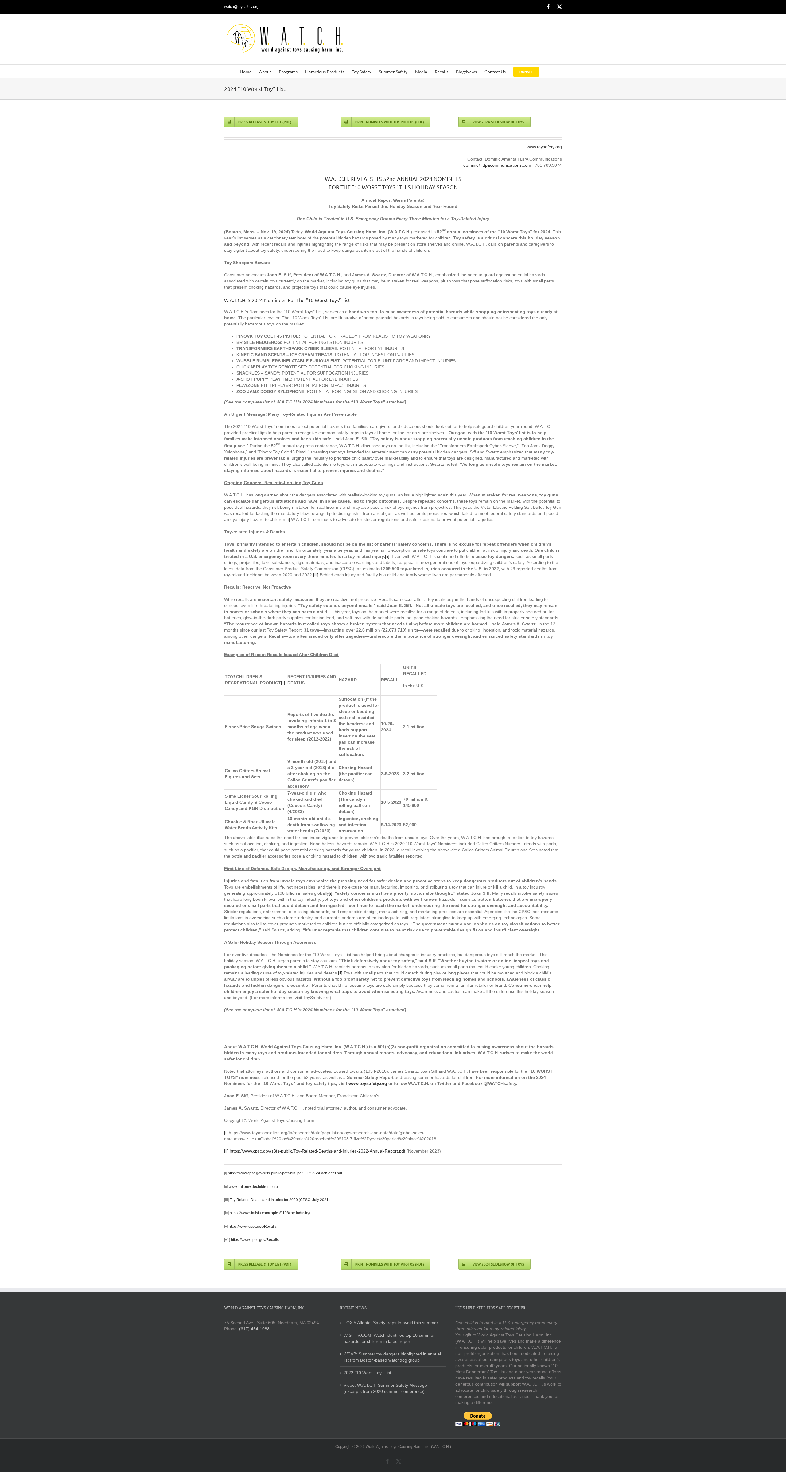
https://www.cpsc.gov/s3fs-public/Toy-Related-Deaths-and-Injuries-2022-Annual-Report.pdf (317, 1151)
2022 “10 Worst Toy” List (367, 1372)
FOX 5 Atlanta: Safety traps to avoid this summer (391, 1322)
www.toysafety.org (544, 146)
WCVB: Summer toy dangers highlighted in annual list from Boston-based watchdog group (392, 1356)
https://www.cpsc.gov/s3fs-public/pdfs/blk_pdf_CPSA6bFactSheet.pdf (285, 1173)
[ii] (387, 556)
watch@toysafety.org (241, 7)
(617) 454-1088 (254, 1328)
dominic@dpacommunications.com (497, 165)
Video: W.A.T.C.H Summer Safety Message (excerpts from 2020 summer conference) (385, 1388)
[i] (288, 519)
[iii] (315, 574)
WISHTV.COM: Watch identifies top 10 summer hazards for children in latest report (389, 1338)
